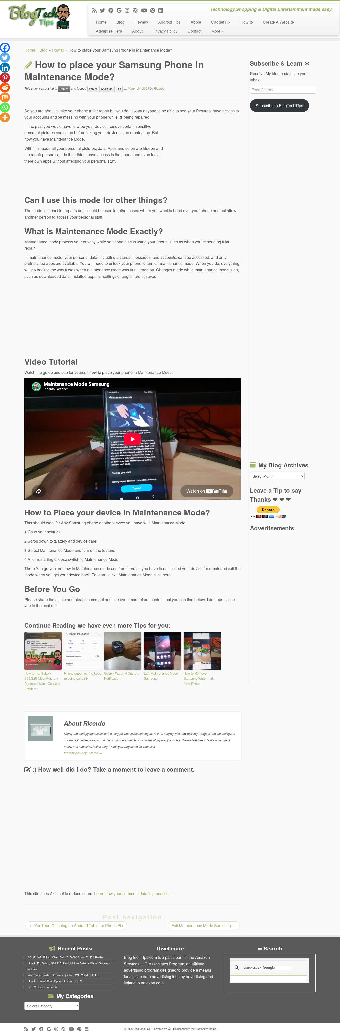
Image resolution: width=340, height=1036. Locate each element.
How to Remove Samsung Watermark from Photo (199, 678)
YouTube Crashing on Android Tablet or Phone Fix (76, 925)
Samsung (106, 89)
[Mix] (5, 97)
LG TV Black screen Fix (42, 987)
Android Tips (169, 22)
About (137, 31)
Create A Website (278, 22)
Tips (118, 89)
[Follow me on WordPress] (137, 10)
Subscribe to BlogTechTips (279, 105)
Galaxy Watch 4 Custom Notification (121, 676)
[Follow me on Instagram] (129, 10)
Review (141, 22)
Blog (120, 22)
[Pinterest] (5, 78)
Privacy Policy (165, 31)
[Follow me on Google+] (121, 10)
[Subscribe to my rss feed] (96, 10)
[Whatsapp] (5, 107)
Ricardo (159, 88)
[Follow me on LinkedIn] (162, 10)
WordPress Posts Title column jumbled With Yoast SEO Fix (63, 975)
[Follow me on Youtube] (145, 10)
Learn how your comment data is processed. (133, 893)
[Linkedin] (5, 68)
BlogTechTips (142, 1029)
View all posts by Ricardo (83, 753)
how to (93, 89)
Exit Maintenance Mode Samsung (161, 676)
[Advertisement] (203, 157)
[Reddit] (5, 87)
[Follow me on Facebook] (112, 10)
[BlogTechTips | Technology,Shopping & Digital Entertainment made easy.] (39, 16)
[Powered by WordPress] (169, 1027)
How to (246, 22)
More (216, 31)
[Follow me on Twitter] (104, 10)
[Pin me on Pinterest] (154, 10)
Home (101, 22)
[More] (5, 117)
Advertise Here (109, 31)
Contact (194, 31)
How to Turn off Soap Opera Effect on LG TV (55, 981)
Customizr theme (205, 1029)
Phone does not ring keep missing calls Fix (82, 676)
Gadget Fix (220, 22)
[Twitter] (5, 58)
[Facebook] (5, 48)
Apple (196, 22)
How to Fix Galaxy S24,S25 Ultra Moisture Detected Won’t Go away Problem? (42, 681)
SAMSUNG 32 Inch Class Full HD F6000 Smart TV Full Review (66, 957)
